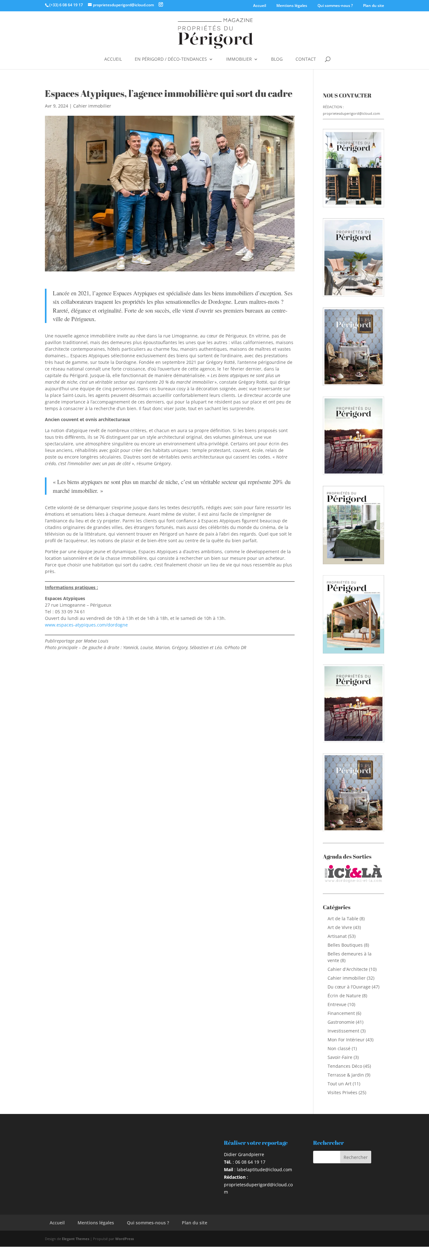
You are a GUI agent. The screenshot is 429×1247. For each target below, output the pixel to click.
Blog (277, 59)
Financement (341, 1013)
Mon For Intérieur (346, 1040)
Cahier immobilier (92, 106)
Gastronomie (341, 1022)
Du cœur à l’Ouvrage (349, 987)
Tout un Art (339, 1084)
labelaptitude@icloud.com (264, 1169)
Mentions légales (291, 5)
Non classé (339, 1048)
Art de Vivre (340, 927)
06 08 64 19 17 (250, 1162)
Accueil (259, 5)
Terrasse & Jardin (346, 1075)
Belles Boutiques (345, 945)
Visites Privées (342, 1092)
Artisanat (337, 936)
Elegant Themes (75, 1238)
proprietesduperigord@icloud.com (351, 113)
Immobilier (239, 59)
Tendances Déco (345, 1066)
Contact (306, 59)
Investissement (343, 1031)
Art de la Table (343, 918)
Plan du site (373, 5)
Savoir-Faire (340, 1057)
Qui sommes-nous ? (335, 5)
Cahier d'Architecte (348, 969)
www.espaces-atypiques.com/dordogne (86, 625)
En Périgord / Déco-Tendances (171, 59)
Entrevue (337, 1004)
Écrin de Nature (344, 996)
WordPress (124, 1238)
